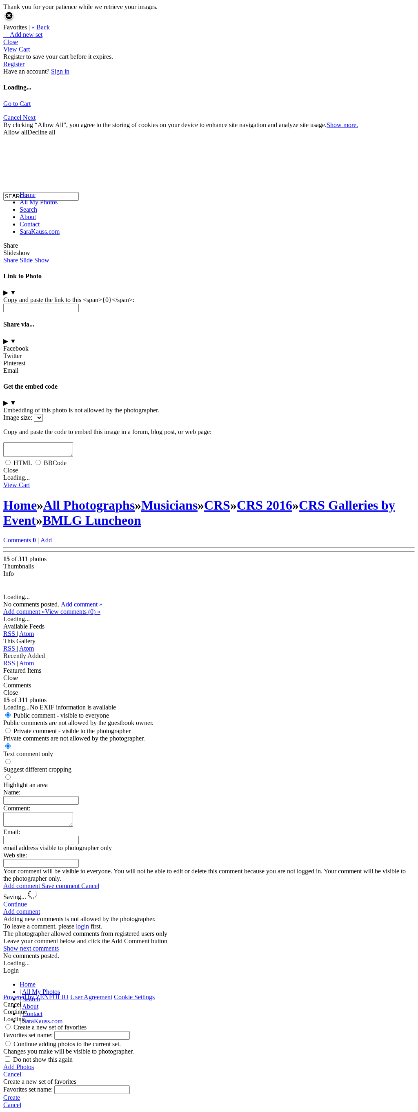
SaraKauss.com (40, 231)
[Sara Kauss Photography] (11, 121)
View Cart (16, 49)
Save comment (61, 885)
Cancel (90, 885)
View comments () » (72, 611)
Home (28, 194)
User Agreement (91, 996)
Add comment (22, 885)
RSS (10, 633)
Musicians (169, 505)
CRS (217, 505)
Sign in (60, 71)
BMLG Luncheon (91, 520)
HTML (22, 462)
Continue (15, 904)
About (28, 216)
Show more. (342, 124)
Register (13, 63)
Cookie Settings (134, 996)
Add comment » (81, 604)
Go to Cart (17, 103)
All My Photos (39, 202)
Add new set (22, 34)
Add (46, 540)
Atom (26, 633)
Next (29, 117)
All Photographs (89, 505)
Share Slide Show (26, 260)
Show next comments (31, 948)
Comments (19, 540)
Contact (30, 224)
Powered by (36, 996)
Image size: (17, 417)
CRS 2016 (264, 505)
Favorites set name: (28, 1034)
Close (10, 41)
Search (28, 209)
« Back (40, 27)
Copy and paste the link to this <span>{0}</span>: (68, 299)
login (82, 926)
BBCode (55, 462)
